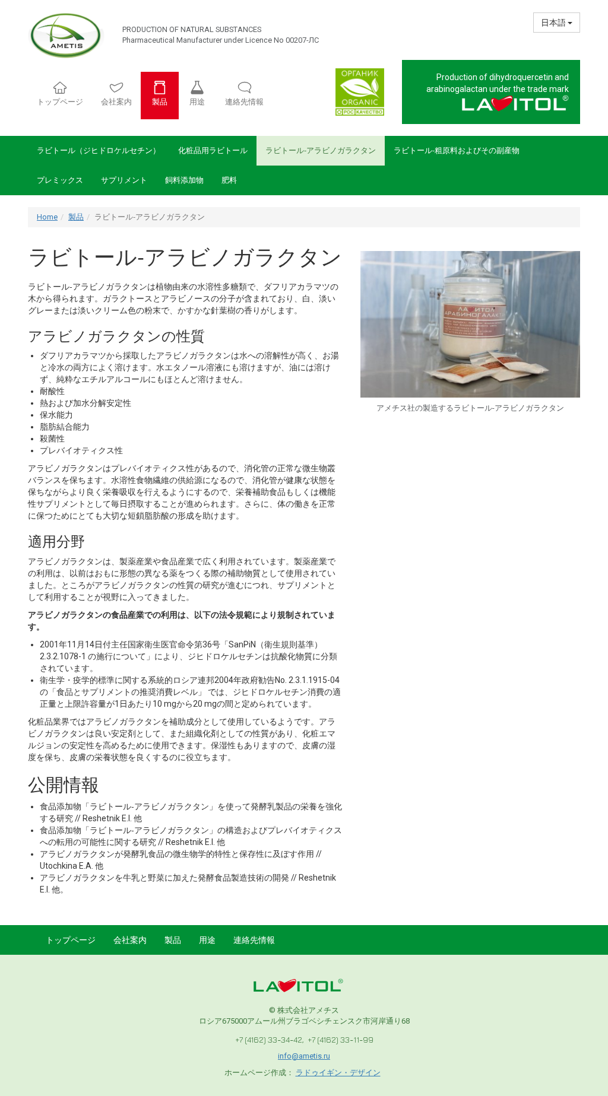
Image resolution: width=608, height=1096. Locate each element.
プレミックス (60, 180)
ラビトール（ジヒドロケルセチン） (98, 150)
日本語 (554, 22)
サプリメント (124, 180)
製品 (76, 216)
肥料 (229, 180)
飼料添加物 (184, 180)
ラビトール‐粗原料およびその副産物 (457, 150)
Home (47, 216)
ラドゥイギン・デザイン (338, 1072)
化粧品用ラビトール (213, 150)
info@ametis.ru (304, 1055)
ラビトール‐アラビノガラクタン (320, 150)
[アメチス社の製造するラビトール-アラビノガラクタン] (470, 324)
